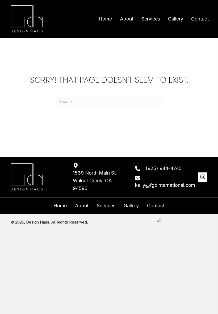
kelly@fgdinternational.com (165, 185)
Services (106, 205)
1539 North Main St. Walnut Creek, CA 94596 (95, 180)
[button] (202, 177)
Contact (156, 205)
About (82, 205)
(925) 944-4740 (164, 168)
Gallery (131, 205)
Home (60, 205)
